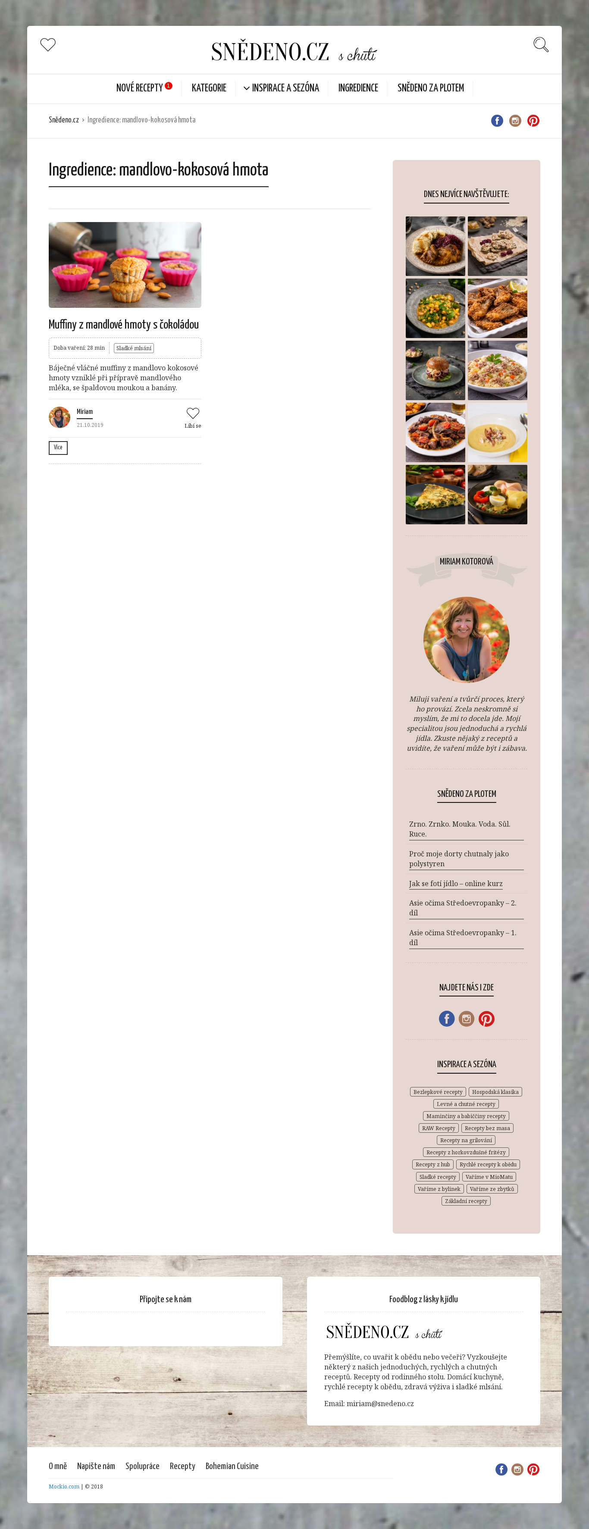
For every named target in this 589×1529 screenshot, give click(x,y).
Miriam (85, 412)
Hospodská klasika (495, 1092)
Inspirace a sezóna (285, 89)
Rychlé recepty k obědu (488, 1164)
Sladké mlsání (133, 348)
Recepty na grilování (466, 1140)
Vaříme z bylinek (439, 1189)
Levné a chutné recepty (466, 1104)
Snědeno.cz (64, 120)
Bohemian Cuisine (232, 1466)
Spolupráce (142, 1466)
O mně (58, 1466)
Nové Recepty (139, 89)
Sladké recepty (438, 1177)
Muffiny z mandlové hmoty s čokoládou (124, 325)
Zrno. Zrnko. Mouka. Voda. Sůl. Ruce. (460, 829)
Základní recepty (466, 1201)
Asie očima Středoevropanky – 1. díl (463, 937)
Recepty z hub (433, 1164)
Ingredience (358, 89)
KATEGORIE (209, 89)
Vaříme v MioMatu (489, 1177)
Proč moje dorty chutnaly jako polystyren (459, 858)
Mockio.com (64, 1486)
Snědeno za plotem (431, 89)
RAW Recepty (438, 1128)
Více (58, 448)
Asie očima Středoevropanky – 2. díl (463, 908)
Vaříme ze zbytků (492, 1189)
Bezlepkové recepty (438, 1092)
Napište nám (96, 1466)
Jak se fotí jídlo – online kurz (456, 883)
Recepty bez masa (487, 1128)
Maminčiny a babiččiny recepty (466, 1116)
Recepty (182, 1466)
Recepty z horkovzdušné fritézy (466, 1152)
